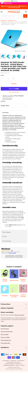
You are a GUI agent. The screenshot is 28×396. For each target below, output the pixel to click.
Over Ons (4, 236)
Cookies (17, 365)
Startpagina (4, 20)
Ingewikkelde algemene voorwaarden (13, 363)
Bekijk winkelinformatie (7, 98)
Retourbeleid (13, 360)
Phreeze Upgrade (6, 232)
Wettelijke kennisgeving (9, 365)
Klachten (23, 365)
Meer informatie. (12, 253)
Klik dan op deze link (19, 315)
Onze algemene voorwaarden (13, 362)
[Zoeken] (25, 16)
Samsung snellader (5, 337)
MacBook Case (12, 20)
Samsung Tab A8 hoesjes (7, 331)
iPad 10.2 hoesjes (5, 328)
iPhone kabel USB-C (5, 343)
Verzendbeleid (6, 360)
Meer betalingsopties (14, 92)
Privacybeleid (21, 360)
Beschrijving (5, 112)
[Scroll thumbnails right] (26, 56)
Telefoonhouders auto (6, 340)
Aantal (2, 75)
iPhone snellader (5, 334)
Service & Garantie (6, 241)
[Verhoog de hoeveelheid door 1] (14, 79)
